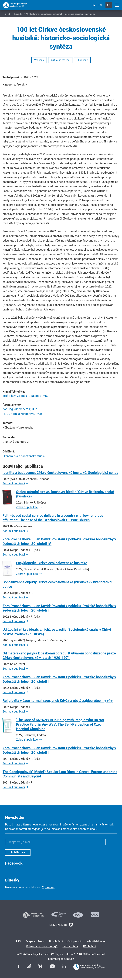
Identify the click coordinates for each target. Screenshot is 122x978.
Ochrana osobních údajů (42, 946)
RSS (18, 941)
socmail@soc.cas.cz (61, 958)
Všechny (39, 60)
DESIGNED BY (58, 924)
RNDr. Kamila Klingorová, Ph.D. (23, 413)
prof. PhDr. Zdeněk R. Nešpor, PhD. (25, 395)
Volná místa (70, 946)
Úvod (7, 14)
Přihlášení (89, 946)
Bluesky (49, 887)
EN (100, 5)
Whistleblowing (96, 941)
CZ (94, 5)
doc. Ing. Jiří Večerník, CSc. (20, 409)
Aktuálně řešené (60, 60)
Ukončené (82, 60)
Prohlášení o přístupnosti (65, 941)
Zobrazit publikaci (14, 483)
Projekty (18, 14)
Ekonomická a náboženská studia (24, 456)
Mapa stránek (35, 941)
